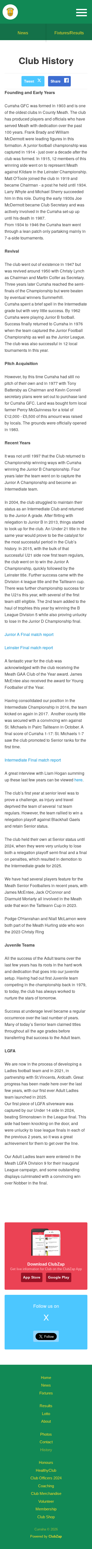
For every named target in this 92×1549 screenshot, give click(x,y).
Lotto (46, 1413)
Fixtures (46, 1393)
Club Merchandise (46, 1493)
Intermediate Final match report (33, 760)
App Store (31, 1277)
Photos (46, 1434)
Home (46, 1377)
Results (46, 1406)
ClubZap (55, 1536)
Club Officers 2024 (46, 1478)
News (23, 33)
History (46, 1450)
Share (56, 81)
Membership (46, 1509)
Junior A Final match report (29, 634)
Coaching (46, 1486)
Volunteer (46, 1501)
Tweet (29, 81)
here (78, 780)
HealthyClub (46, 1470)
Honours (46, 1462)
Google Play (58, 1277)
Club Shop (46, 1517)
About (46, 1421)
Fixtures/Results (69, 33)
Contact (46, 1442)
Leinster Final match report (29, 647)
